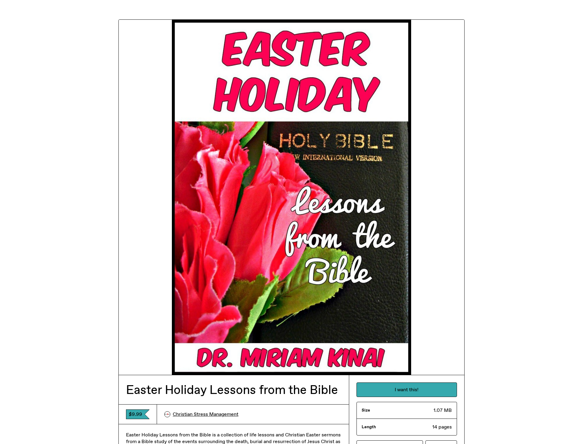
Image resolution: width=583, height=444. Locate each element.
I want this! (406, 389)
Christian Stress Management (205, 414)
